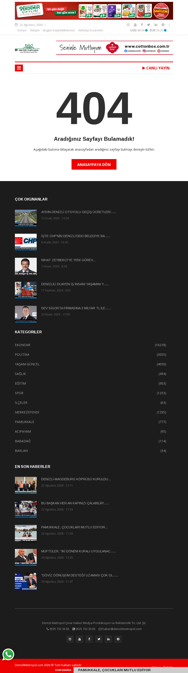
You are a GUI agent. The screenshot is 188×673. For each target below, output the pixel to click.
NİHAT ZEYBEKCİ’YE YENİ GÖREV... (68, 260)
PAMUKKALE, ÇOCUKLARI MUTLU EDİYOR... (74, 527)
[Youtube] (136, 24)
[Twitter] (149, 24)
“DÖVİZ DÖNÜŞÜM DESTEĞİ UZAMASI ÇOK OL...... (79, 575)
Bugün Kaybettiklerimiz (59, 30)
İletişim (35, 30)
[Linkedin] (156, 24)
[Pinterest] (163, 24)
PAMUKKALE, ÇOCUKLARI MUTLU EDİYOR (114, 670)
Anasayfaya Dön (94, 164)
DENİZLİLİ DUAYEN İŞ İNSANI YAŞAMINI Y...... (75, 284)
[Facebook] (142, 24)
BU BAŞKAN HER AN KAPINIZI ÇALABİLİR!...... (75, 503)
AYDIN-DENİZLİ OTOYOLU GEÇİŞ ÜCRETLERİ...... (78, 212)
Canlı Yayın (157, 68)
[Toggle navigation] (19, 68)
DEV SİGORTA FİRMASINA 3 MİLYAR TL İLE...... (76, 308)
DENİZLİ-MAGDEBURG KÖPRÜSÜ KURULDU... (76, 479)
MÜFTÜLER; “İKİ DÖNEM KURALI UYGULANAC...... (78, 551)
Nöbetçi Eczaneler (90, 30)
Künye (22, 30)
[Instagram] (128, 24)
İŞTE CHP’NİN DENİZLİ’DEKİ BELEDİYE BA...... (75, 236)
